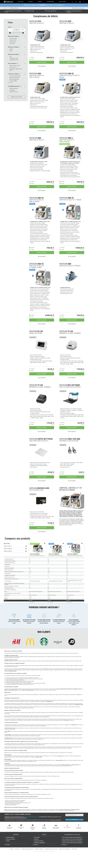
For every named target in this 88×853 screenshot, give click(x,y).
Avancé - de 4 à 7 (13, 67)
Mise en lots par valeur (14, 79)
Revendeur (31, 1)
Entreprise (40, 1)
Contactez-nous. (81, 8)
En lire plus (7, 844)
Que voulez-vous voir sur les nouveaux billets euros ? (74, 839)
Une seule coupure (13, 38)
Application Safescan (14, 88)
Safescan (7, 546)
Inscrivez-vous (74, 819)
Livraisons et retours (38, 840)
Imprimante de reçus (14, 91)
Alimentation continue (14, 58)
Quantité (11, 49)
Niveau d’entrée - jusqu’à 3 (15, 65)
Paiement (36, 839)
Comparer (32, 57)
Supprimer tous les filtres (16, 96)
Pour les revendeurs (10, 839)
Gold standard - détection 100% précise (16, 69)
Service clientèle (62, 1)
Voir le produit (41, 66)
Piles (11, 56)
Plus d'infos (32, 602)
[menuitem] (8, 1)
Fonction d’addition (13, 80)
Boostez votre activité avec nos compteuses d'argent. (74, 840)
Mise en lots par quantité (14, 77)
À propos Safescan (10, 837)
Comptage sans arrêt (14, 59)
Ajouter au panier (41, 62)
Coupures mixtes (13, 40)
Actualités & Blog (50, 1)
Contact (8, 840)
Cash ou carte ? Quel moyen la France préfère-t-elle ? (74, 842)
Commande (37, 837)
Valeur (11, 50)
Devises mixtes (13, 41)
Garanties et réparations (39, 842)
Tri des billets (12, 43)
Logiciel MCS (12, 90)
